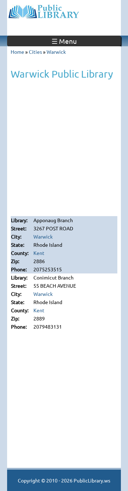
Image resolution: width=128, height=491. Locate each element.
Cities (35, 51)
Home (17, 51)
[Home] (64, 10)
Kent (38, 253)
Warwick (56, 51)
